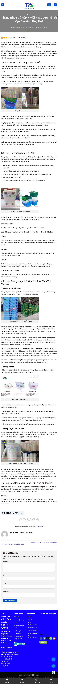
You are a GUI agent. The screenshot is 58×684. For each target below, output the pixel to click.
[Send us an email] (47, 638)
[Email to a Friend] (30, 519)
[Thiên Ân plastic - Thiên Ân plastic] (29, 5)
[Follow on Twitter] (44, 638)
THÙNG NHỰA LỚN (39, 678)
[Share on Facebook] (24, 519)
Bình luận (6, 561)
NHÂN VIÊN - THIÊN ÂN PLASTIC (37, 27)
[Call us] (50, 638)
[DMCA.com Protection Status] (43, 642)
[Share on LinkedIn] (37, 519)
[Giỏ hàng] (49, 4)
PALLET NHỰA (49, 678)
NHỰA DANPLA (29, 678)
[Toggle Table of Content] (20, 513)
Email (4, 583)
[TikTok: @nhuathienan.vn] (53, 672)
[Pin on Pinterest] (33, 519)
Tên (4, 575)
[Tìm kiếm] (55, 4)
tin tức (29, 14)
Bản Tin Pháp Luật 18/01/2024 (14, 544)
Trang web (6, 591)
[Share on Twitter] (27, 519)
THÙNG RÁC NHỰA (18, 678)
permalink (40, 526)
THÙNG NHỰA (8, 678)
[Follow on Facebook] (41, 638)
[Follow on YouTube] (54, 638)
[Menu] (2, 4)
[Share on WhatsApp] (20, 519)
